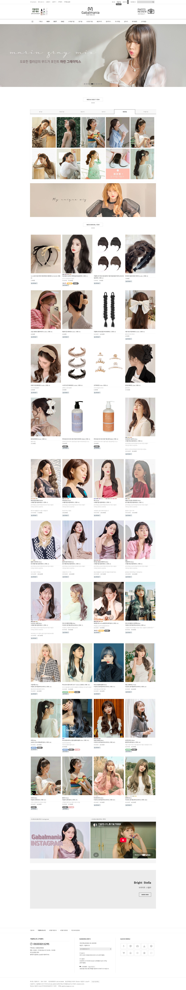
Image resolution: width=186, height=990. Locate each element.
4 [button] (89, 83)
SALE (62, 21)
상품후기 (54, 2)
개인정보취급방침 (75, 930)
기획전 (41, 21)
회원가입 (119, 2)
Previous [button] (31, 148)
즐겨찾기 (34, 2)
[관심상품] (45, 273)
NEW (48, 21)
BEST (55, 21)
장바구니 (125, 2)
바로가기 (42, 2)
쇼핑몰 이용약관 (64, 930)
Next (152, 56)
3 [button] (87, 83)
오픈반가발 (89, 21)
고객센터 (60, 2)
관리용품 (143, 21)
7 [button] (94, 83)
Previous (34, 56)
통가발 (80, 21)
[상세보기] (48, 273)
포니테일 (117, 21)
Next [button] (155, 148)
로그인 (113, 2)
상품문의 (48, 2)
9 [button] (98, 83)
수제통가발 (71, 21)
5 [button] (91, 83)
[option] (39, 11)
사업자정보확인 (95, 981)
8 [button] (96, 83)
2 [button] (86, 83)
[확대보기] (43, 273)
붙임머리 (99, 21)
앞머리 (126, 21)
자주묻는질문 (67, 2)
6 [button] (93, 83)
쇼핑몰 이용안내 (53, 930)
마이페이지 (133, 2)
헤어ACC (134, 21)
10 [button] (101, 83)
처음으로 (32, 930)
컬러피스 (108, 21)
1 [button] (84, 83)
